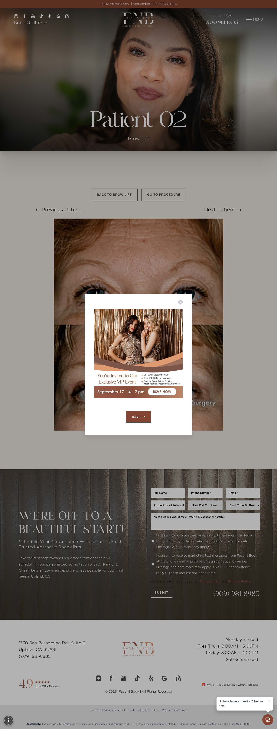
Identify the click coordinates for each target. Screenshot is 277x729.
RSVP (136, 417)
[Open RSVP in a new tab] (138, 353)
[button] (8, 720)
